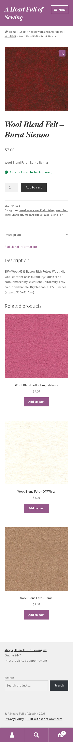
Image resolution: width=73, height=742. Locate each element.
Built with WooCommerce (44, 719)
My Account (12, 735)
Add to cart (34, 187)
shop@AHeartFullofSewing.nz (26, 650)
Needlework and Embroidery (46, 31)
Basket (56, 732)
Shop (22, 31)
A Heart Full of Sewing (24, 12)
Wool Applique (34, 215)
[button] (62, 53)
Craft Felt (17, 215)
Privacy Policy (14, 719)
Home (12, 31)
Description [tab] (13, 235)
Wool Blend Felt (53, 215)
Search (9, 678)
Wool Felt (10, 36)
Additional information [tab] (21, 247)
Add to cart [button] (36, 402)
